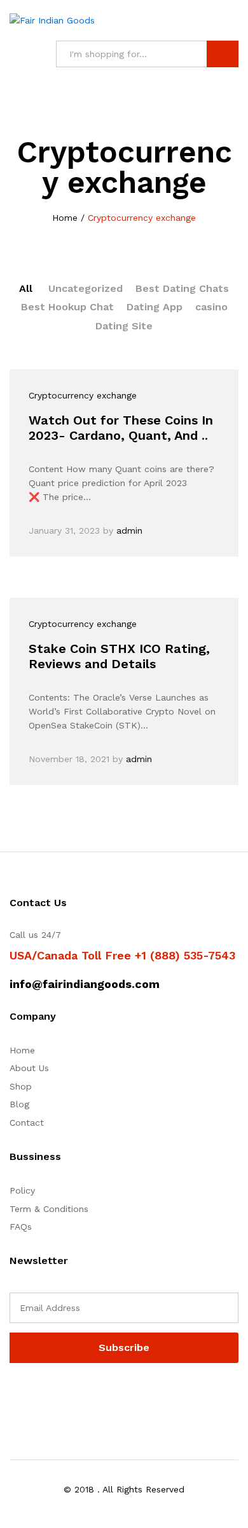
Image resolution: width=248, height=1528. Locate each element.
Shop (21, 1086)
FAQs (21, 1227)
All (25, 288)
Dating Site (124, 326)
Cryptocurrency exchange (83, 395)
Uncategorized (85, 288)
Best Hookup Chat (67, 307)
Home (22, 1050)
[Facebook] (13, 1395)
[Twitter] (33, 1395)
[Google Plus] (52, 1395)
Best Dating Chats (182, 288)
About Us (29, 1068)
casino (211, 307)
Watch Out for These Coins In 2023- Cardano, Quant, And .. (121, 427)
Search (222, 54)
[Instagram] (92, 1395)
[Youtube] (72, 1395)
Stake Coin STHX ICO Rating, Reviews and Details (119, 656)
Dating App (155, 307)
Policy (22, 1190)
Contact (27, 1122)
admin (129, 530)
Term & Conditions (49, 1209)
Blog (19, 1104)
